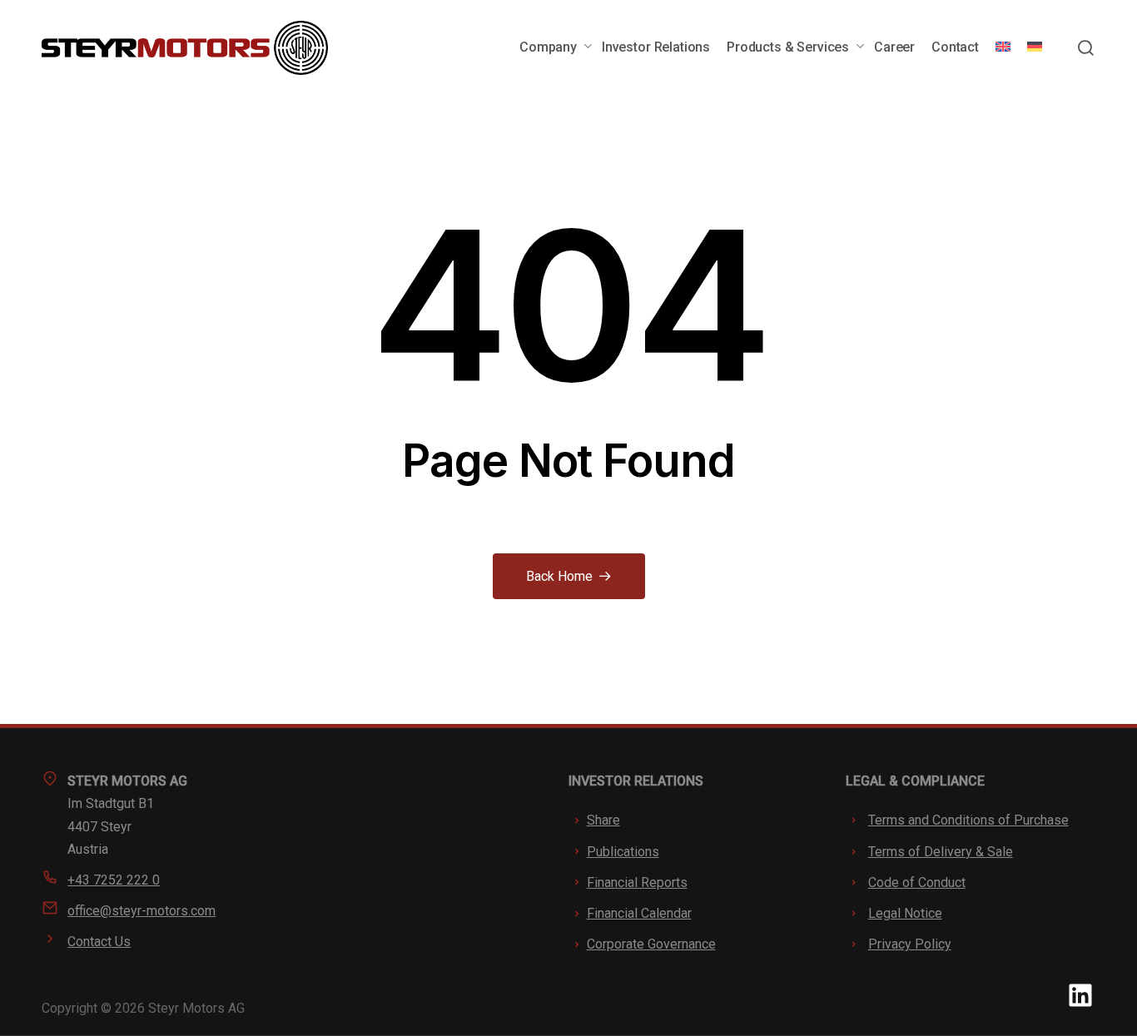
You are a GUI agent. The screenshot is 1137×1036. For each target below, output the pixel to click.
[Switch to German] (1034, 47)
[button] (1085, 48)
